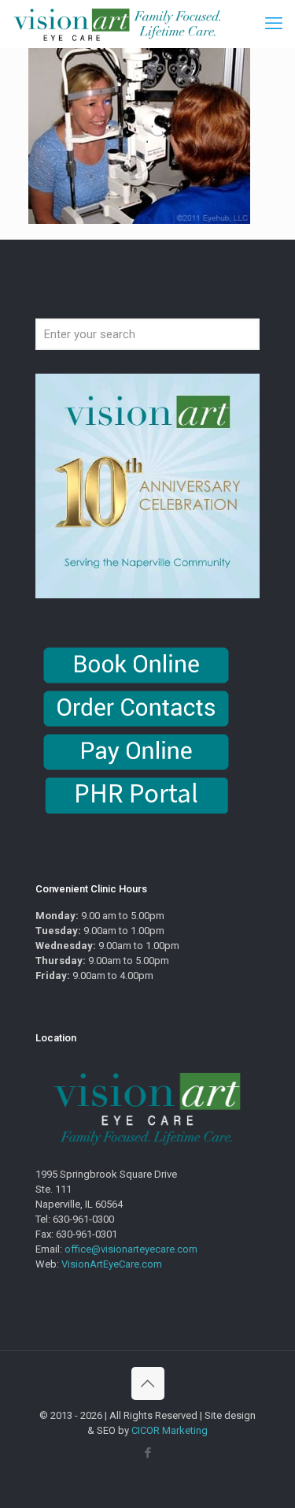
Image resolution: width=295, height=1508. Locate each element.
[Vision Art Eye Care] (117, 23)
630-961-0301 (86, 1234)
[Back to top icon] (147, 1383)
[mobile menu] (273, 23)
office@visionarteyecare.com (131, 1249)
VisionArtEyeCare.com (111, 1264)
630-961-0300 (83, 1219)
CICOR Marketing (169, 1430)
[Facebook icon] (147, 1453)
